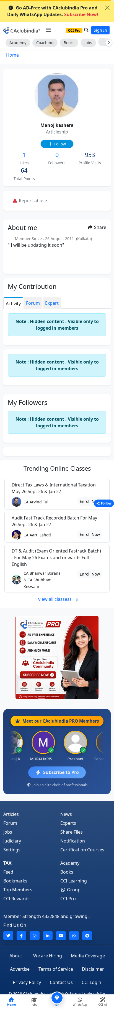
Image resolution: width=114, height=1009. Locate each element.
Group (73, 890)
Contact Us (61, 982)
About (15, 956)
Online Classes (57, 468)
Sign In (100, 30)
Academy (17, 42)
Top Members (17, 890)
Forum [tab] (33, 303)
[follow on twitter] (8, 935)
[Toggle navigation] (48, 30)
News (66, 814)
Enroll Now (90, 501)
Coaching (45, 42)
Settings (11, 850)
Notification (72, 841)
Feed (8, 872)
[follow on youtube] (61, 935)
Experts (68, 823)
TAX (7, 863)
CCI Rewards (16, 899)
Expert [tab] (52, 303)
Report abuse (32, 201)
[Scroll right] (107, 43)
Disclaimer (93, 969)
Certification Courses (82, 850)
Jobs (88, 42)
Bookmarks (15, 881)
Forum (10, 823)
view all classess (55, 599)
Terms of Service (55, 969)
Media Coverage (88, 956)
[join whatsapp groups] (74, 935)
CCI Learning (73, 881)
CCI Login (91, 982)
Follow (59, 144)
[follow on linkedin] (48, 935)
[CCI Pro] (57, 657)
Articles (11, 814)
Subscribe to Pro (61, 772)
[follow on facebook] (22, 935)
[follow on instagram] (35, 935)
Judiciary (12, 841)
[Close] (107, 8)
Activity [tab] (13, 304)
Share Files (71, 832)
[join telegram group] (87, 935)
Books (69, 42)
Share (99, 227)
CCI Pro (68, 899)
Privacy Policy (27, 982)
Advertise (20, 969)
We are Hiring (47, 956)
